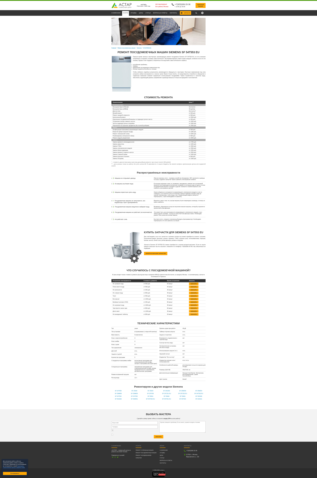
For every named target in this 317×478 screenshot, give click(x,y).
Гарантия (139, 458)
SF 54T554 (118, 396)
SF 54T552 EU (198, 393)
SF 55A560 (198, 396)
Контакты (173, 13)
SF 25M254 (198, 390)
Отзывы (133, 13)
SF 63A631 (198, 399)
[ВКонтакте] (112, 457)
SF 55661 (182, 396)
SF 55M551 (134, 399)
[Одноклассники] (115, 457)
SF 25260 (134, 390)
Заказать (194, 283)
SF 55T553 (182, 399)
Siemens (139, 48)
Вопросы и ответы (160, 13)
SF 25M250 (182, 390)
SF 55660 (166, 396)
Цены (141, 13)
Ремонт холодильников (143, 455)
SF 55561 (150, 396)
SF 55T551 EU (166, 399)
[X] (118, 457)
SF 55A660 (118, 399)
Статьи (148, 13)
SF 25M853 (134, 393)
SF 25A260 (166, 390)
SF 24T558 (118, 390)
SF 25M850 (118, 393)
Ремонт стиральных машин (145, 450)
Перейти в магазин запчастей (156, 253)
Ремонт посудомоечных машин (126, 48)
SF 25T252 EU (182, 393)
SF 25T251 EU (166, 393)
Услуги (125, 13)
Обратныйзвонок (200, 5)
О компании (115, 13)
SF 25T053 (150, 393)
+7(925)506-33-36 (182, 4)
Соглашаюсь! (14, 473)
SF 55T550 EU (150, 399)
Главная (113, 48)
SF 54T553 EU (147, 48)
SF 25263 (150, 390)
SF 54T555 (134, 396)
